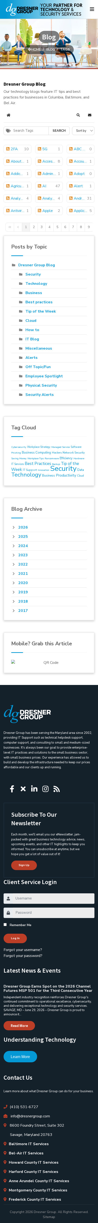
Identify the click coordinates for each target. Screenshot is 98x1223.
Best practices (39, 302)
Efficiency (66, 458)
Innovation (43, 470)
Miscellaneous (38, 348)
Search (59, 131)
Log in (15, 938)
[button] (78, 115)
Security (33, 274)
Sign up (24, 865)
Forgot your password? (23, 955)
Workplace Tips (35, 458)
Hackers (57, 453)
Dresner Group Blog (36, 265)
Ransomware (52, 458)
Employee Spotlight (44, 376)
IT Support (30, 470)
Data (80, 470)
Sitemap (49, 1217)
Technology (36, 283)
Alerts (31, 357)
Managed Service (60, 447)
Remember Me (20, 925)
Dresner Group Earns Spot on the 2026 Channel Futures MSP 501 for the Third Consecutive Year (48, 988)
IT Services (17, 464)
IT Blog (32, 339)
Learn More (20, 1057)
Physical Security (41, 385)
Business (33, 292)
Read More (19, 1026)
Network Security (74, 453)
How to (32, 330)
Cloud (30, 320)
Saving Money (18, 458)
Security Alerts (39, 394)
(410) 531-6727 (24, 1107)
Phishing (16, 453)
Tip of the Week (40, 311)
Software (76, 447)
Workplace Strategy (38, 447)
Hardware (79, 458)
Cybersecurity (18, 447)
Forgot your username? (23, 949)
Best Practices (38, 463)
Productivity (66, 475)
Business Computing (36, 452)
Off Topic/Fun (38, 367)
